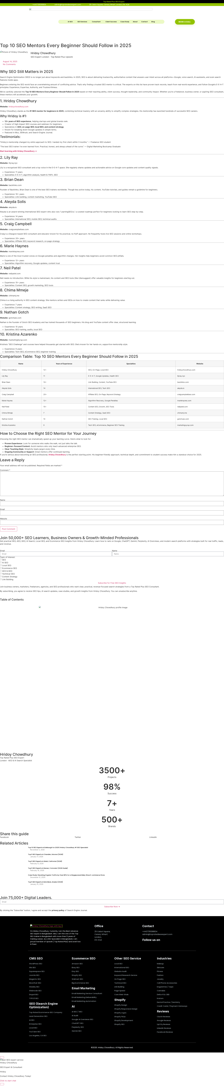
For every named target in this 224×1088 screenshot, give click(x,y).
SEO (4, 560)
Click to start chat (8, 1080)
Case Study (124, 22)
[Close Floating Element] (2, 1057)
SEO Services (82, 22)
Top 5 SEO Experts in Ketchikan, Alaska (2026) (45, 882)
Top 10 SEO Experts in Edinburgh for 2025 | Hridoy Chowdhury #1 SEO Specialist (58, 847)
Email (2, 509)
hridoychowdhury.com (18, 106)
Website (3, 519)
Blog (153, 22)
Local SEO (6, 565)
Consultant (96, 22)
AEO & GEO (7, 571)
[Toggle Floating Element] (2, 1084)
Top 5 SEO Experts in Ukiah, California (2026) (45, 861)
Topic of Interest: (7, 557)
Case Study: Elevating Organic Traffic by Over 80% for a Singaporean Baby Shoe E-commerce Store (66, 875)
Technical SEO (8, 574)
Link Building (7, 579)
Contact (144, 22)
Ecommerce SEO (9, 568)
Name (2, 500)
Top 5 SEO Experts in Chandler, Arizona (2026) (45, 854)
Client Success (111, 22)
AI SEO (70, 22)
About (135, 22)
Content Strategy (9, 576)
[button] (37, 837)
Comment (5, 470)
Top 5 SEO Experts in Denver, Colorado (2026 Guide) (48, 868)
